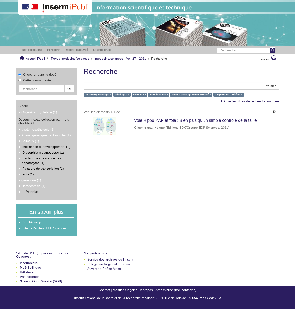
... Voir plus (30, 191)
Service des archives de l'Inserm (111, 259)
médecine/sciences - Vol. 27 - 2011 (120, 58)
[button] (32, 50)
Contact (104, 290)
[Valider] (272, 50)
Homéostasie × (159, 94)
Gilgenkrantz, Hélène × (228, 94)
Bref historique (33, 222)
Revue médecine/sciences (70, 58)
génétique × (122, 94)
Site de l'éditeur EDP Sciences (44, 228)
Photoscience (29, 277)
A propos (146, 290)
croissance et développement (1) (46, 147)
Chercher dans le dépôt (40, 74)
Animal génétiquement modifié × (191, 94)
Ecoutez (263, 59)
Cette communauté (37, 80)
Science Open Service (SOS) (41, 281)
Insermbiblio (29, 263)
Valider (271, 86)
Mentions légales (125, 290)
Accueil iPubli (35, 58)
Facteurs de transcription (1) (43, 168)
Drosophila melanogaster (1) (43, 152)
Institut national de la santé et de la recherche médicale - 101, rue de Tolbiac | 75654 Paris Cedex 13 (147, 298)
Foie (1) (28, 174)
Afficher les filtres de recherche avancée (249, 101)
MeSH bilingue (30, 267)
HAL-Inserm (28, 272)
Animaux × (139, 94)
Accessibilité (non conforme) (176, 290)
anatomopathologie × (98, 94)
